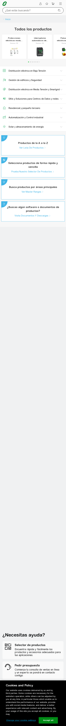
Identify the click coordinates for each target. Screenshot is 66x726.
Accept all (48, 720)
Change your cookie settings (21, 720)
